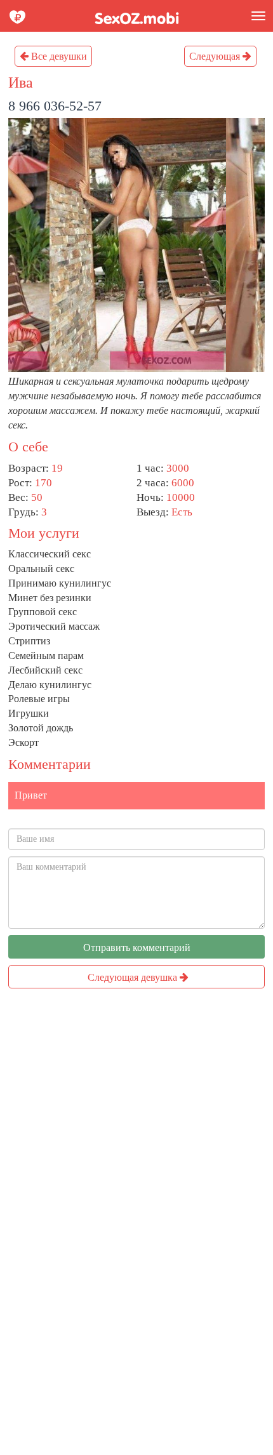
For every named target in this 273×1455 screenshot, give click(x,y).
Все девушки (58, 56)
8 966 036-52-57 (55, 106)
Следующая (216, 56)
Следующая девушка (134, 977)
